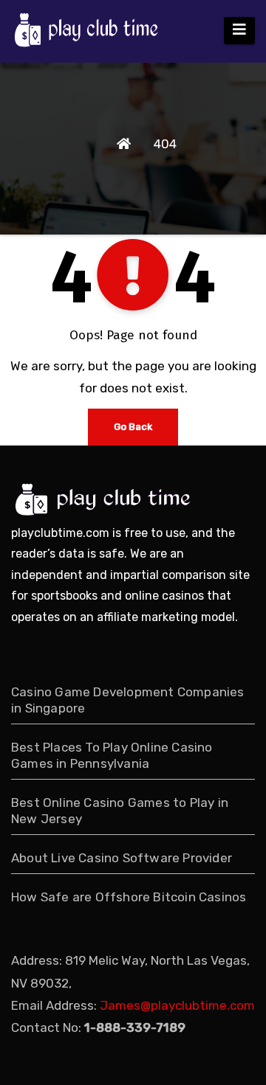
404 (165, 143)
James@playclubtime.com (177, 1005)
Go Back (133, 426)
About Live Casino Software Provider (121, 857)
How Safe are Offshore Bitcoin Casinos (128, 897)
